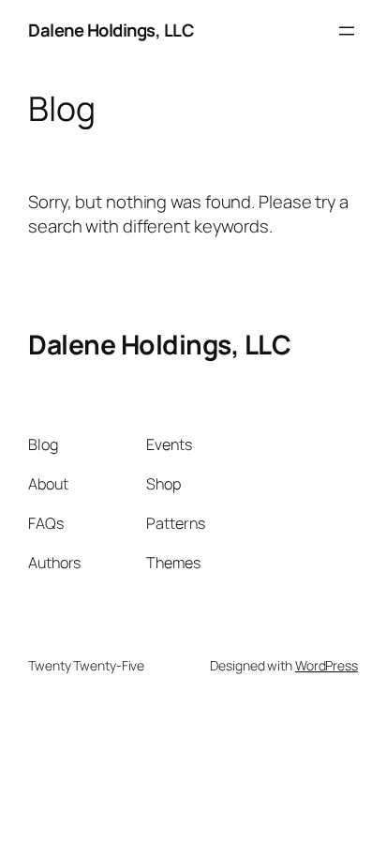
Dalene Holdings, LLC (111, 30)
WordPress (326, 665)
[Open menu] (346, 31)
